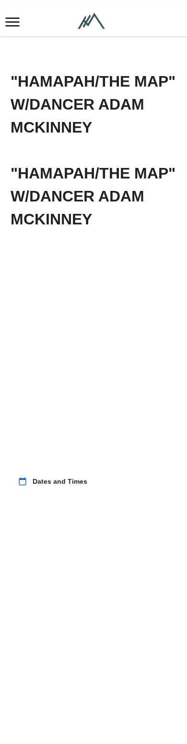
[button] (12, 22)
